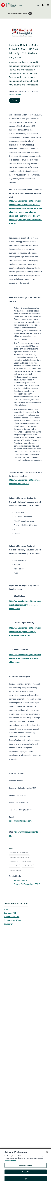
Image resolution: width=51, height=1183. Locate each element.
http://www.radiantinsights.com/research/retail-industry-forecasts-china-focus (25, 658)
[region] (25, 1165)
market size (14, 861)
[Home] (11, 5)
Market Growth (28, 866)
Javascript (8, 924)
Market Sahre (26, 861)
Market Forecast (15, 870)
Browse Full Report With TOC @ (27, 884)
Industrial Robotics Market (19, 853)
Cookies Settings (25, 1165)
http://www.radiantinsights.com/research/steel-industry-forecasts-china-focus (25, 605)
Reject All (25, 1172)
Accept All (25, 1178)
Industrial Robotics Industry (19, 857)
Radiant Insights (15, 94)
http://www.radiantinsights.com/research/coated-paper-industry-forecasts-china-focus (25, 632)
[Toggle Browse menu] (42, 13)
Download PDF (10, 913)
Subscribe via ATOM (12, 920)
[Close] (47, 1152)
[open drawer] (47, 5)
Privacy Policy (10, 1160)
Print (6, 909)
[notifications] (42, 5)
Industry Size (14, 866)
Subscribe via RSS (11, 917)
